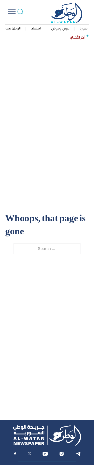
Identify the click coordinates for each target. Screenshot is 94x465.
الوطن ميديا (12, 28)
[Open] (12, 12)
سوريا (83, 28)
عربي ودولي (60, 28)
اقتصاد (36, 28)
